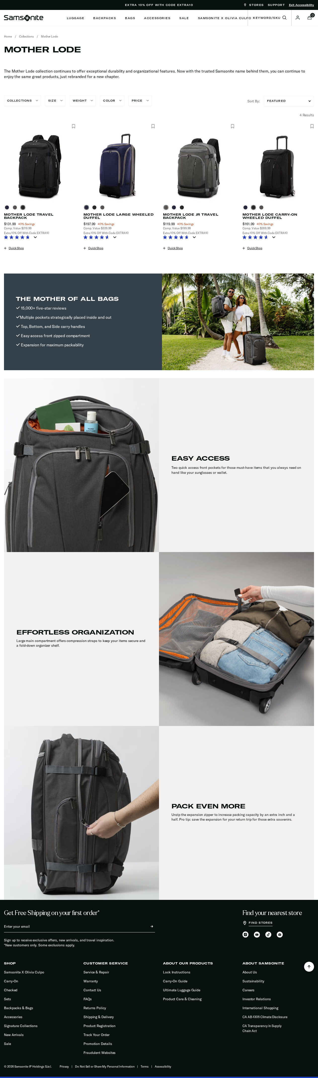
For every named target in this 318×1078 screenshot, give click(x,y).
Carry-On (11, 981)
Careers (248, 990)
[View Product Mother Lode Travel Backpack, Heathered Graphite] (16, 207)
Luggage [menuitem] (75, 18)
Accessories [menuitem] (157, 18)
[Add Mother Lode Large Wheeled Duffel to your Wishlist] (153, 126)
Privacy (64, 1066)
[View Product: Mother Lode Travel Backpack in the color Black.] (40, 166)
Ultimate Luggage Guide (181, 990)
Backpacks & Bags (18, 1008)
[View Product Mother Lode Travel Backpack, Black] (24, 207)
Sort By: (253, 101)
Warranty (90, 981)
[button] (298, 18)
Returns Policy (94, 1008)
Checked (10, 990)
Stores (256, 5)
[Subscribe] (147, 926)
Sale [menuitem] (184, 18)
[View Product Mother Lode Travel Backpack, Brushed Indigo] (8, 207)
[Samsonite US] (23, 18)
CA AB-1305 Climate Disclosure (264, 1017)
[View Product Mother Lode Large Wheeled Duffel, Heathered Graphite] (103, 207)
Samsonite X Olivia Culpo (24, 972)
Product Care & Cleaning (182, 999)
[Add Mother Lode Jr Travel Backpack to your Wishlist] (232, 126)
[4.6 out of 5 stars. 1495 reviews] (97, 237)
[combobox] (269, 18)
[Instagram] (245, 935)
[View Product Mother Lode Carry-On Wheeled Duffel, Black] (254, 207)
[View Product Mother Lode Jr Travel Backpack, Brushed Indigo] (175, 207)
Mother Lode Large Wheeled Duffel (118, 216)
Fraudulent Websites (99, 1052)
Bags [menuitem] (130, 18)
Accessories (13, 1017)
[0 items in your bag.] (310, 18)
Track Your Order (96, 1035)
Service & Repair (96, 972)
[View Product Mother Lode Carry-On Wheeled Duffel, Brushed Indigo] (246, 207)
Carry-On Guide (175, 981)
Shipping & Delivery (98, 1017)
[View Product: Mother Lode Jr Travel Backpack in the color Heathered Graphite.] (199, 166)
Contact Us (92, 990)
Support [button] (276, 5)
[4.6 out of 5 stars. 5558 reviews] (256, 237)
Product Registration (99, 1026)
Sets (7, 999)
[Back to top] (309, 967)
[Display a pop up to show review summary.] (36, 239)
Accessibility (163, 1066)
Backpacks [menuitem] (104, 18)
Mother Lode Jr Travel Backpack (190, 216)
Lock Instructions (176, 972)
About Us (249, 972)
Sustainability (253, 981)
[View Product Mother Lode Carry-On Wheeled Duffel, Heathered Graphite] (262, 207)
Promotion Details (97, 1043)
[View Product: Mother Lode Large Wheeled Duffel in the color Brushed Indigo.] (119, 166)
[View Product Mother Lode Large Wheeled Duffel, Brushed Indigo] (87, 207)
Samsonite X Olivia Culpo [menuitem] (224, 18)
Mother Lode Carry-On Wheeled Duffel (269, 216)
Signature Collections (21, 1026)
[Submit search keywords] (284, 18)
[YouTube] (257, 935)
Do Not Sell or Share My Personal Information (104, 1066)
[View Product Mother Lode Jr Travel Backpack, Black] (183, 207)
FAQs (87, 999)
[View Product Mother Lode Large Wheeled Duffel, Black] (95, 207)
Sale (7, 1043)
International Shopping (260, 1008)
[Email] (280, 935)
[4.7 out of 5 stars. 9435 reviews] (18, 237)
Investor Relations (256, 999)
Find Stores (261, 922)
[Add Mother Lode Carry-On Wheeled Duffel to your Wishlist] (312, 126)
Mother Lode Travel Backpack (29, 216)
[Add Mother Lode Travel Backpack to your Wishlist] (73, 126)
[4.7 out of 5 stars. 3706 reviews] (177, 237)
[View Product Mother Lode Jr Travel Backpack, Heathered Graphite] (167, 207)
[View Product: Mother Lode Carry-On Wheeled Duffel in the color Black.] (278, 166)
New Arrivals (14, 1035)
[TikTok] (268, 934)
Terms (145, 1066)
